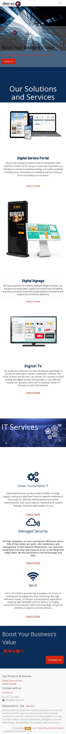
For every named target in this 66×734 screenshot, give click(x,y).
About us (30, 706)
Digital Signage (9, 684)
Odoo (28, 728)
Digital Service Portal (12, 680)
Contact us (8, 61)
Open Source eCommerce (50, 728)
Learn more (33, 186)
